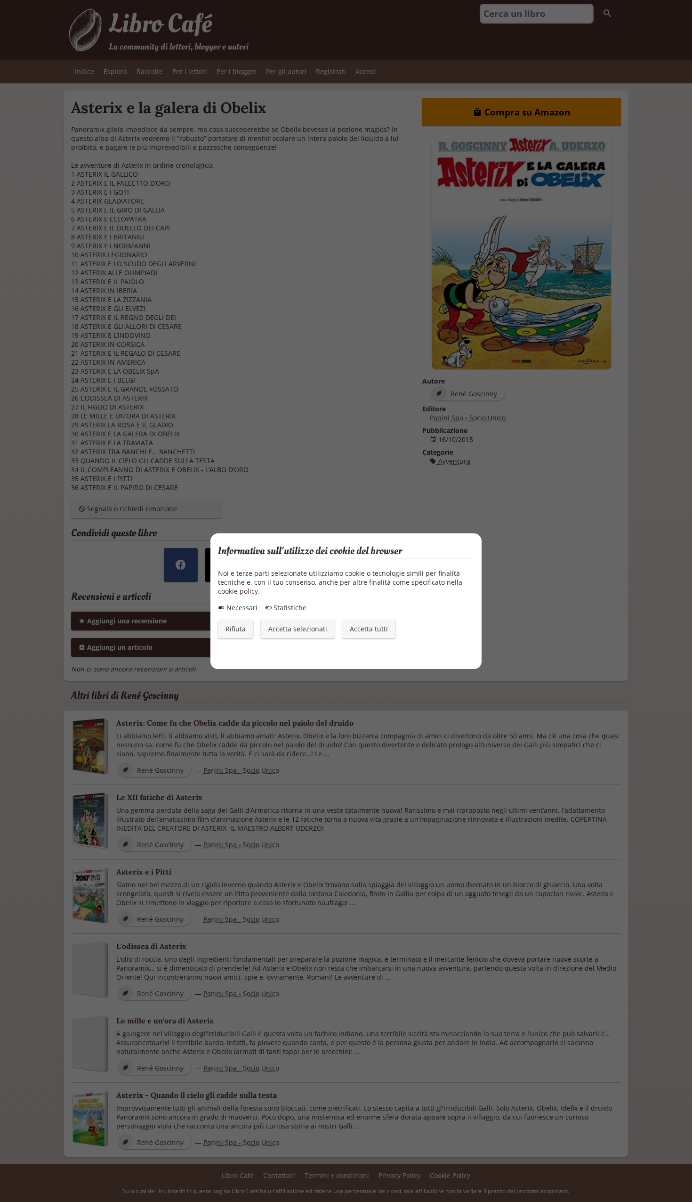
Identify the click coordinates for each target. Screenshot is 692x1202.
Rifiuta (235, 628)
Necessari (241, 607)
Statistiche (289, 607)
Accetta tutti (369, 628)
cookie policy (238, 591)
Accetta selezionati (297, 628)
